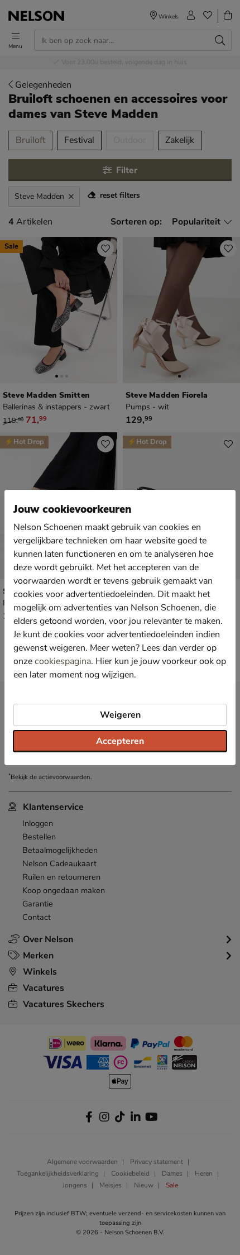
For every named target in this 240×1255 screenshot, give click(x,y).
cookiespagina (63, 661)
